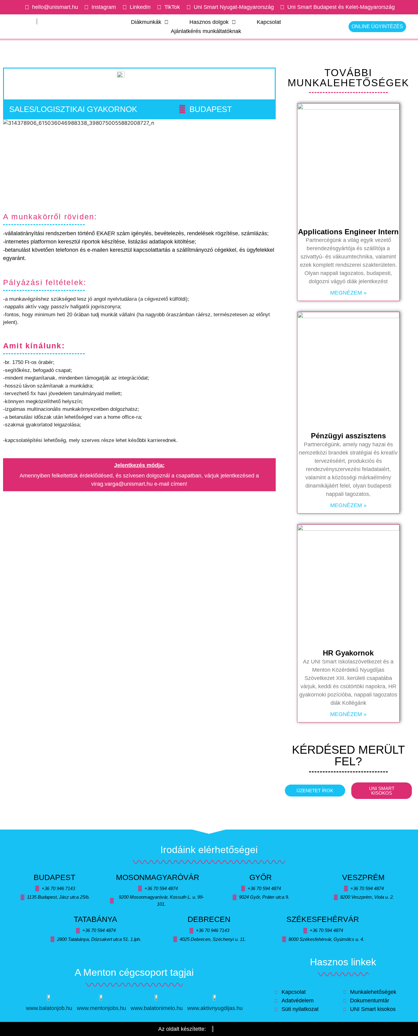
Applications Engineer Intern (348, 232)
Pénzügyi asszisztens (348, 436)
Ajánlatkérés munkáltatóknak (206, 31)
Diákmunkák (146, 22)
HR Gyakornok (348, 653)
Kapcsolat (269, 22)
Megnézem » (348, 293)
